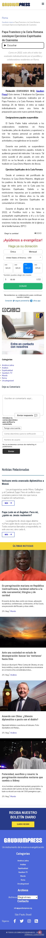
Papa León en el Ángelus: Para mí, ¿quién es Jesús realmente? (20, 514)
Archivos (12, 897)
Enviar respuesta (25, 415)
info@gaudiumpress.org (23, 908)
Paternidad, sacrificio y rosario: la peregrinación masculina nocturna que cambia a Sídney (22, 777)
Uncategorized (8, 380)
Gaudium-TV (7, 373)
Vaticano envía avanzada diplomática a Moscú (23, 482)
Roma (5, 18)
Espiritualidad (7, 370)
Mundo (5, 375)
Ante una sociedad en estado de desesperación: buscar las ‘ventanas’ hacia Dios (22, 656)
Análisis (5, 368)
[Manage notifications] (40, 932)
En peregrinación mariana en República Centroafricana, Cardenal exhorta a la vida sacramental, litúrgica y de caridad (23, 590)
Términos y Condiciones (34, 934)
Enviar (11, 451)
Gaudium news (7, 22)
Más (6, 503)
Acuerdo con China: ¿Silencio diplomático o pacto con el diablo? (20, 718)
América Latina (8, 365)
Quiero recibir (23, 824)
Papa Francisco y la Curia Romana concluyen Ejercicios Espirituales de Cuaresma (22, 36)
